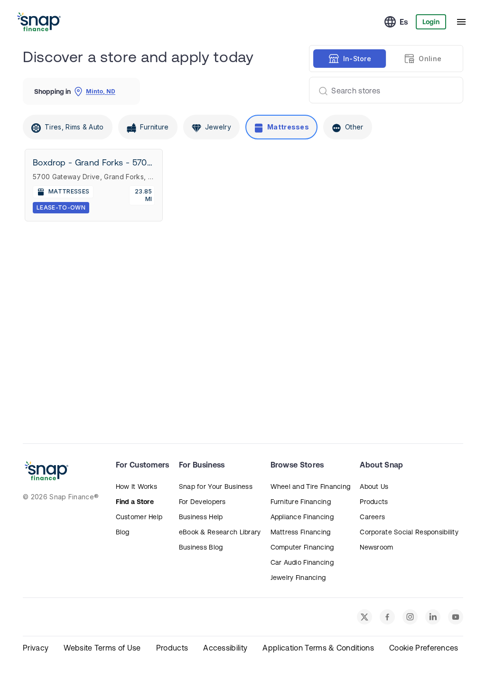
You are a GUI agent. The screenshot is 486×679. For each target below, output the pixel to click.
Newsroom (376, 547)
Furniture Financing (301, 501)
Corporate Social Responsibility (409, 532)
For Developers (202, 501)
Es (404, 22)
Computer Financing (302, 547)
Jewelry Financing (298, 577)
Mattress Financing (301, 532)
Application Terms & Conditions (318, 647)
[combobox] (382, 90)
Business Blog (201, 547)
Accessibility (225, 647)
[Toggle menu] (461, 22)
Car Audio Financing (302, 562)
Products (374, 501)
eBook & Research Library (220, 532)
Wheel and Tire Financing (311, 486)
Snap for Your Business (215, 486)
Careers (372, 517)
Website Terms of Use (102, 647)
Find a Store (135, 501)
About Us (374, 486)
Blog (123, 532)
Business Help (201, 517)
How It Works (136, 486)
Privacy (35, 647)
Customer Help (139, 517)
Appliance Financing (302, 517)
